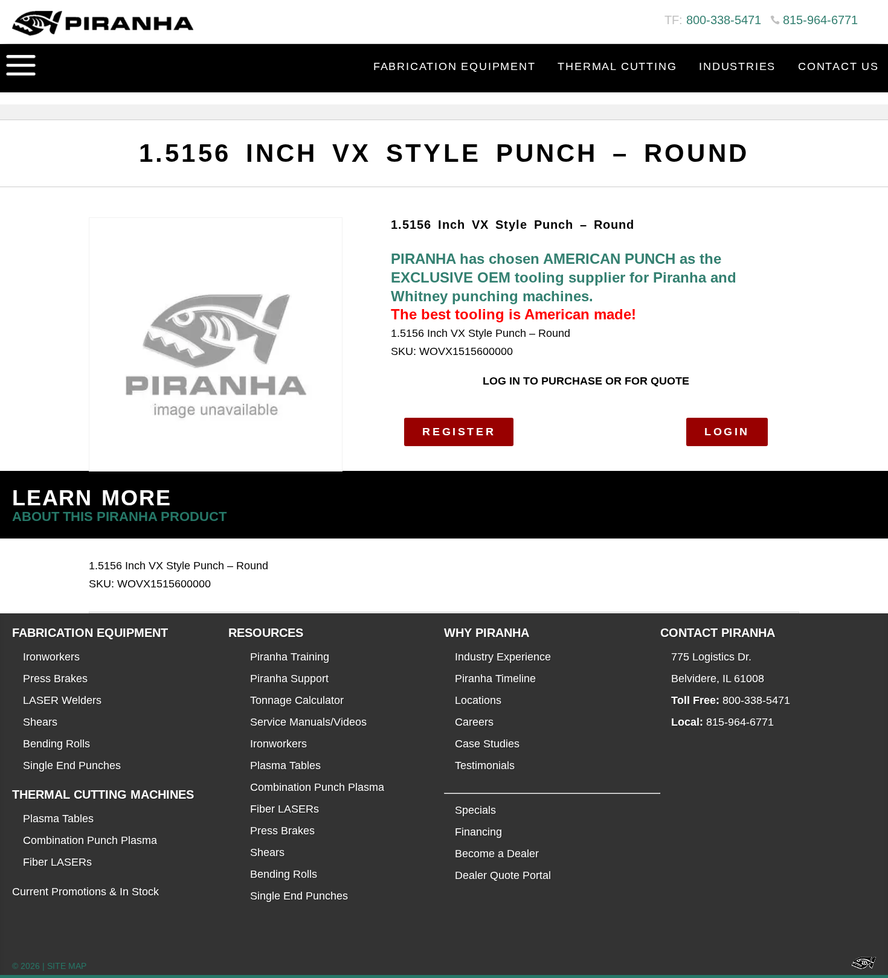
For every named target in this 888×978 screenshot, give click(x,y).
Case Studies (487, 744)
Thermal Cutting (617, 66)
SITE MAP (66, 966)
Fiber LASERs (57, 862)
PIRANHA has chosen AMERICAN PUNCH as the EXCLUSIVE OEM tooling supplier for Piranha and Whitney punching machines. (563, 277)
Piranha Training (289, 657)
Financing (478, 832)
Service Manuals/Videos (308, 722)
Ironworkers (51, 657)
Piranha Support (289, 679)
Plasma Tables (58, 819)
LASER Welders (62, 700)
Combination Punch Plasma (90, 840)
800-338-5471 (723, 20)
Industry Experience (503, 657)
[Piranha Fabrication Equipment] (859, 966)
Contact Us (838, 66)
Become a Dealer (497, 854)
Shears (40, 722)
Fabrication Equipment (454, 66)
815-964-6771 (820, 20)
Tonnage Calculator (297, 700)
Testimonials (485, 765)
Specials (475, 810)
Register (458, 432)
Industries (737, 66)
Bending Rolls (56, 744)
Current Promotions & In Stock (85, 892)
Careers (474, 722)
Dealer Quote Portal (503, 875)
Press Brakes (55, 679)
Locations (478, 700)
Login (727, 432)
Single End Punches (72, 765)
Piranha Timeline (495, 679)
